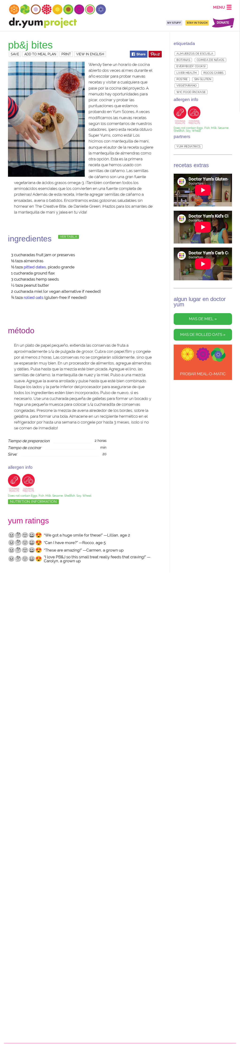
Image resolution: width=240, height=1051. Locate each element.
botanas (183, 60)
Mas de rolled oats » (202, 335)
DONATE (223, 22)
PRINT (66, 54)
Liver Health (186, 73)
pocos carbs (213, 73)
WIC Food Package (191, 92)
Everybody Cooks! (191, 66)
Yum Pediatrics (188, 146)
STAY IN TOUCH (197, 22)
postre (182, 79)
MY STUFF (174, 22)
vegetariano (186, 85)
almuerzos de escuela (194, 53)
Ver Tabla (68, 236)
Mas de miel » (203, 319)
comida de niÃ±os (210, 60)
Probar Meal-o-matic (203, 374)
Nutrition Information (33, 501)
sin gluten (202, 79)
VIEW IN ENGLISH (90, 54)
